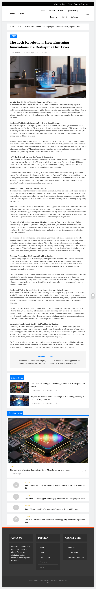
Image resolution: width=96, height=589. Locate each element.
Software (74, 17)
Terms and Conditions (81, 4)
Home (43, 11)
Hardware (54, 17)
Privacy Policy (67, 4)
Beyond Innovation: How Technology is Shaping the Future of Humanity (52, 509)
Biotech (52, 11)
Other (13, 36)
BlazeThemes (47, 583)
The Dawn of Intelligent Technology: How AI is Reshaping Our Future (40, 470)
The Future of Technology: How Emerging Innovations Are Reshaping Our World (55, 499)
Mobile (64, 17)
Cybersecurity (72, 11)
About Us (57, 4)
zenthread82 (15, 52)
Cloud (60, 11)
